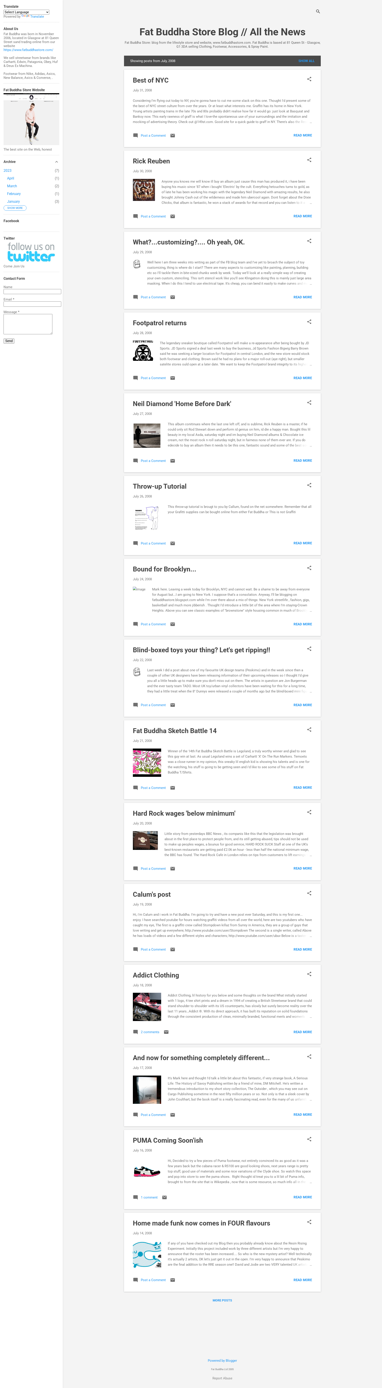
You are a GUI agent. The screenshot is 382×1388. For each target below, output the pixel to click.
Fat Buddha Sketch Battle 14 (175, 731)
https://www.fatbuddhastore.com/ (28, 50)
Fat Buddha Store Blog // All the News (222, 32)
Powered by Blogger (222, 1361)
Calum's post (152, 894)
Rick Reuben (151, 161)
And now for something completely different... (201, 1058)
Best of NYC (151, 80)
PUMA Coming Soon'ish (168, 1140)
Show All (306, 61)
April (10, 178)
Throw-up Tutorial (160, 486)
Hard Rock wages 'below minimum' (184, 813)
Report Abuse (222, 1378)
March (12, 186)
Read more (303, 135)
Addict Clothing (156, 975)
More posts (222, 1300)
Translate (37, 17)
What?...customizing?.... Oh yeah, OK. (189, 242)
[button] (309, 79)
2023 (7, 170)
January (13, 201)
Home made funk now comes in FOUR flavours (201, 1223)
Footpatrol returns (160, 323)
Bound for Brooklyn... (164, 569)
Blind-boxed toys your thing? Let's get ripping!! (201, 650)
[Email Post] (172, 137)
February (14, 194)
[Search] (318, 12)
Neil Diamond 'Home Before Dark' (182, 404)
